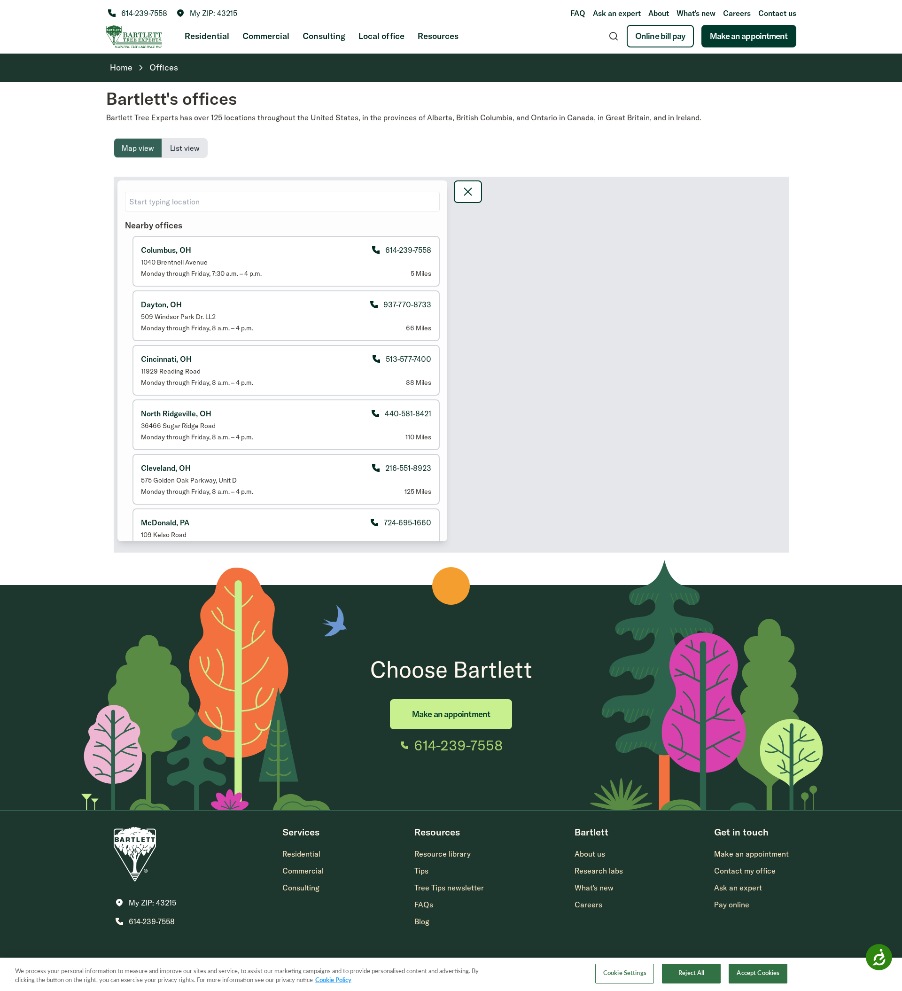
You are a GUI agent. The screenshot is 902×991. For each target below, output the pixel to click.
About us (590, 853)
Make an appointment (749, 36)
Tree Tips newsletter (449, 887)
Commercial (265, 36)
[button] (207, 13)
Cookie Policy (333, 981)
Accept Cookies (758, 973)
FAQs (423, 904)
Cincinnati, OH (166, 359)
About (658, 13)
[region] (451, 974)
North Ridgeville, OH (176, 413)
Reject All (691, 973)
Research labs (599, 870)
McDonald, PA (165, 522)
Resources (438, 36)
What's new (695, 13)
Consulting (324, 36)
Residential (207, 36)
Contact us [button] (777, 13)
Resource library (442, 853)
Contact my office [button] (745, 870)
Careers (737, 13)
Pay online (731, 904)
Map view (138, 148)
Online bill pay (660, 36)
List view (185, 148)
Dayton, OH (161, 304)
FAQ (577, 13)
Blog (421, 921)
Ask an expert (617, 13)
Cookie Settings (624, 973)
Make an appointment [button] (751, 853)
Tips (421, 870)
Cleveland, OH (166, 468)
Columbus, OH (166, 250)
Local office (381, 36)
